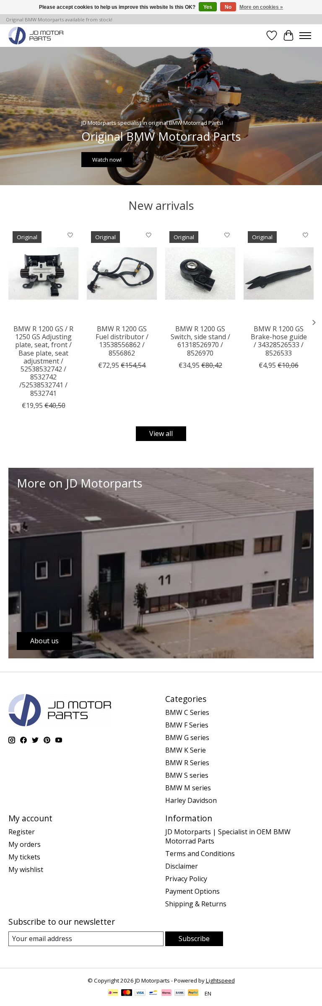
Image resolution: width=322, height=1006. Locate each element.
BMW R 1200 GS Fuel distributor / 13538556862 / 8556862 (122, 341)
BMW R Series (187, 762)
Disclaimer (181, 866)
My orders (24, 844)
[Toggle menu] (305, 35)
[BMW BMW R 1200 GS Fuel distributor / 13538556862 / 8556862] (122, 273)
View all (161, 433)
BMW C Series (187, 712)
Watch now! (107, 159)
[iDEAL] (113, 993)
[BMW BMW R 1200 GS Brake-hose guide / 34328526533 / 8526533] (279, 273)
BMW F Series (186, 725)
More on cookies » (261, 7)
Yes (207, 7)
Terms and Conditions (200, 853)
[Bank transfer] (179, 993)
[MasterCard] (126, 993)
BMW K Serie (185, 750)
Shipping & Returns (195, 903)
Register (21, 831)
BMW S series (186, 775)
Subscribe (194, 938)
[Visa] (140, 993)
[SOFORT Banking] (166, 993)
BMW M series (188, 787)
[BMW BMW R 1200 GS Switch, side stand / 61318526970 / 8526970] (200, 273)
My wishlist (25, 869)
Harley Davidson (191, 800)
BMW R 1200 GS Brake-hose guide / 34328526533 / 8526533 (279, 341)
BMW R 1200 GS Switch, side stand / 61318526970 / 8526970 (200, 341)
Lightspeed (220, 980)
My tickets (24, 857)
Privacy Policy (186, 878)
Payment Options (192, 891)
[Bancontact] (153, 993)
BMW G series (187, 737)
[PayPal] (193, 993)
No (228, 7)
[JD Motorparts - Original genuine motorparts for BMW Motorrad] (35, 35)
